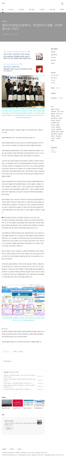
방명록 (62, 9)
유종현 (52, 109)
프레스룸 (52, 9)
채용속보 (53, 52)
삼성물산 (58, 125)
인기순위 (53, 127)
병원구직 (53, 136)
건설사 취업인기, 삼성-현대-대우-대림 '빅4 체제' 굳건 (17, 383)
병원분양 (53, 114)
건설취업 (58, 138)
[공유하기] (7, 351)
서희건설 (53, 138)
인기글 (57, 88)
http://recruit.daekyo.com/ (11, 64)
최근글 (52, 88)
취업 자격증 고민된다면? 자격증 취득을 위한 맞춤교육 (17, 54)
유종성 (57, 131)
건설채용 (53, 131)
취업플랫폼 (58, 129)
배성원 (61, 131)
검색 (58, 3)
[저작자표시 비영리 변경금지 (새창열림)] (20, 351)
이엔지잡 (42, 9)
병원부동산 (58, 136)
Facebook (54, 98)
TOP (62, 449)
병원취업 (58, 127)
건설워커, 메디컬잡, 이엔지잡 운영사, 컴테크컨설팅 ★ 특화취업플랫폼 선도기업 (21, 424)
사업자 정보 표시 (8, 361)
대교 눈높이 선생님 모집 (11, 67)
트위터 (60, 158)
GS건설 (52, 125)
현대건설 (53, 116)
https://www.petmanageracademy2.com (15, 51)
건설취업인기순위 (55, 122)
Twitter (60, 98)
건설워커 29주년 (55, 75)
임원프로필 (53, 111)
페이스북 (52, 158)
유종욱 (52, 140)
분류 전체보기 (54, 49)
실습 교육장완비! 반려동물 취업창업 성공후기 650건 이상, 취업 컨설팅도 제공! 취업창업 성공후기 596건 (18, 57)
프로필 (57, 116)
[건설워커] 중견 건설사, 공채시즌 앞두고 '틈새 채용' (17, 389)
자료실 (52, 63)
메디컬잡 (31, 9)
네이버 (61, 111)
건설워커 (21, 9)
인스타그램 (56, 158)
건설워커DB (54, 55)
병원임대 (60, 134)
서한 (58, 111)
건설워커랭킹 (54, 134)
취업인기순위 (59, 114)
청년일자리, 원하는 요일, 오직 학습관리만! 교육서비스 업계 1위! (18, 70)
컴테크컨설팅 (9, 421)
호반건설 (57, 109)
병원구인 (58, 120)
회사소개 (11, 9)
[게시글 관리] (9, 351)
